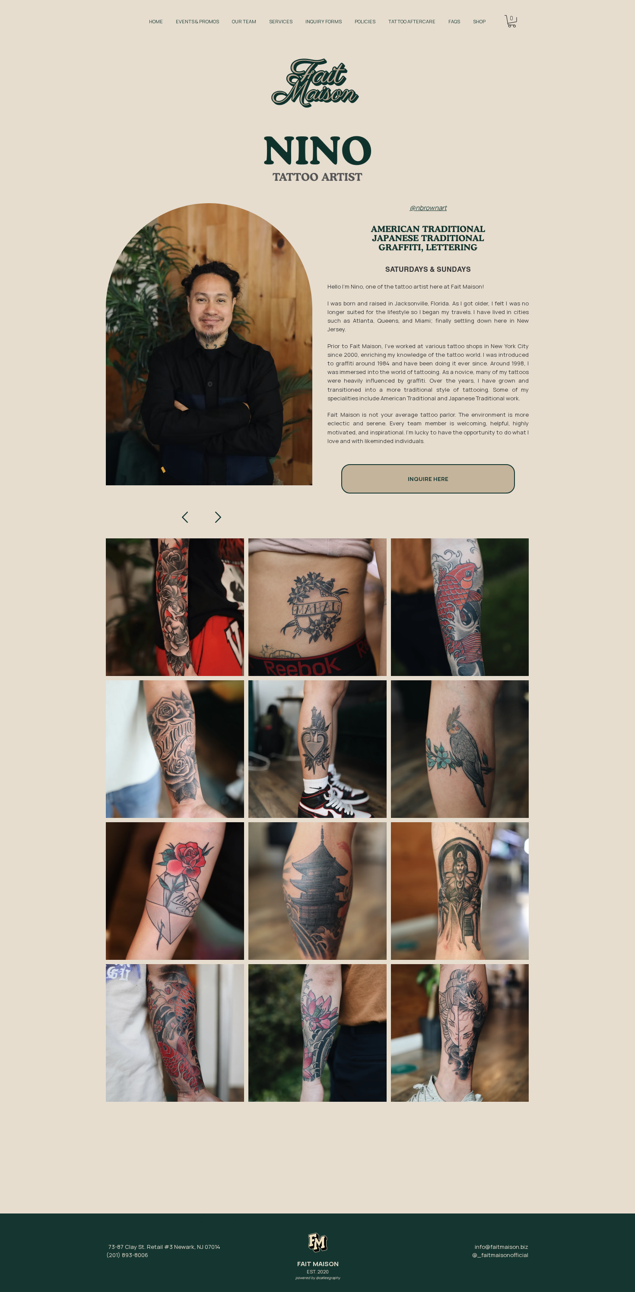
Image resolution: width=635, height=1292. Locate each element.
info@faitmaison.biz (501, 1247)
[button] (512, 21)
